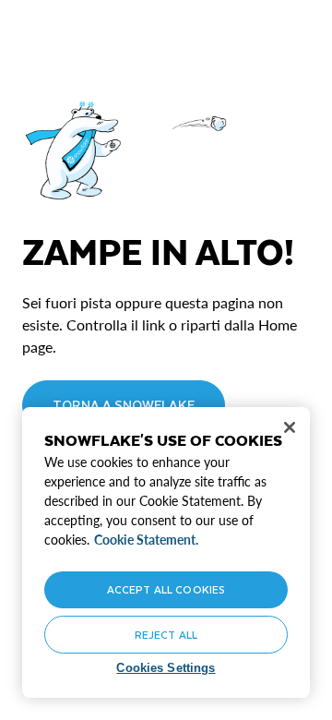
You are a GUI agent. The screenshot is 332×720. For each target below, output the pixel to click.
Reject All (166, 634)
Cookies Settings (165, 668)
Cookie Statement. (146, 539)
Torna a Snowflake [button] (124, 404)
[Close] (289, 427)
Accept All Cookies (166, 589)
